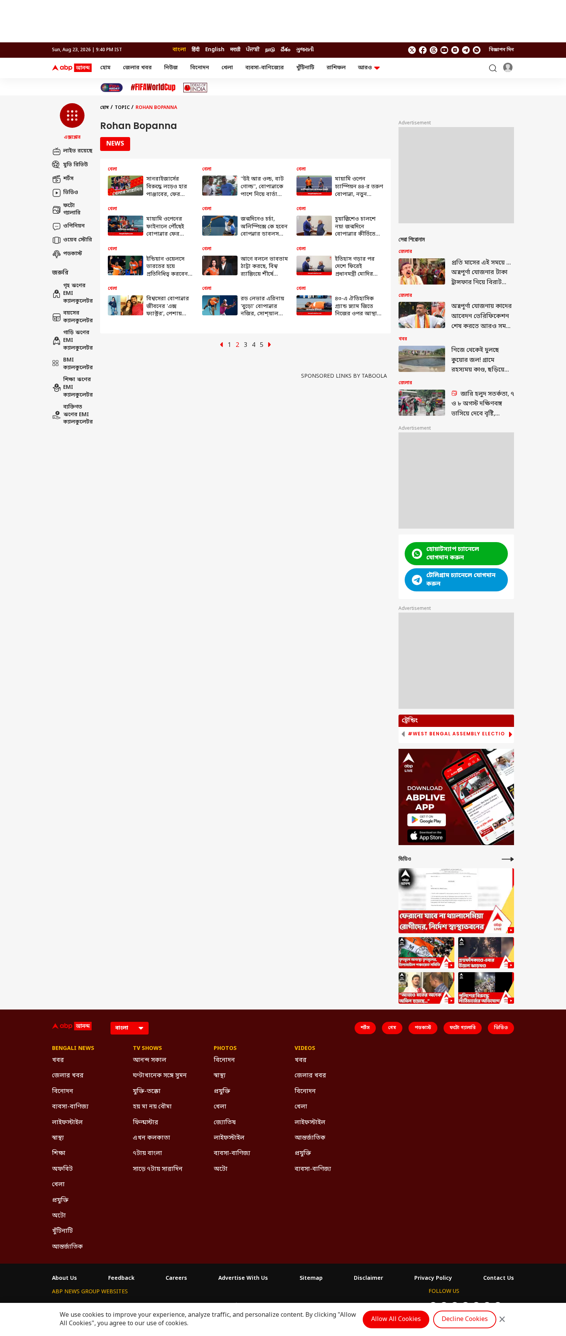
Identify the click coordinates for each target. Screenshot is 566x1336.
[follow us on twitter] (412, 50)
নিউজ (171, 68)
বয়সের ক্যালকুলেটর (77, 317)
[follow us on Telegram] (466, 50)
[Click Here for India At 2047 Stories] (111, 87)
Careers (176, 1278)
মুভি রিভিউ (75, 165)
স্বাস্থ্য (58, 1138)
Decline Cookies (465, 1319)
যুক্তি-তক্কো (147, 1091)
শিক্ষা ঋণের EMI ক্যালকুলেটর (77, 388)
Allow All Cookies (396, 1319)
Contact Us (498, 1278)
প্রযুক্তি (60, 1200)
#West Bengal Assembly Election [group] (458, 734)
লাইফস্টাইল (67, 1122)
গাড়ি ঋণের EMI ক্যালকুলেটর (77, 341)
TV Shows (147, 1048)
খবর (58, 1060)
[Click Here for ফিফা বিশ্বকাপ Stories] (153, 88)
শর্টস (68, 178)
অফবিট (62, 1169)
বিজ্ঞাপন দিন (501, 50)
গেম (392, 1028)
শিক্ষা (58, 1153)
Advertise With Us (243, 1278)
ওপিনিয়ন (74, 226)
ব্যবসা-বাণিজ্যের (264, 68)
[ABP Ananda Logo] (72, 68)
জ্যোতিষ (225, 1122)
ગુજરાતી (305, 50)
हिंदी (195, 50)
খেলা (227, 68)
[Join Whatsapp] (476, 50)
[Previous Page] (221, 345)
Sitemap (311, 1278)
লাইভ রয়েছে (77, 151)
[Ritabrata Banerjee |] (426, 988)
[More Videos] (508, 859)
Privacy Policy (433, 1278)
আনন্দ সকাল (149, 1060)
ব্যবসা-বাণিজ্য (70, 1107)
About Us (64, 1278)
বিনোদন (199, 68)
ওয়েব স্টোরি (77, 240)
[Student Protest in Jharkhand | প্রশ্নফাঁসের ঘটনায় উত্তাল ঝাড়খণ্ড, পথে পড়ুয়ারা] (486, 953)
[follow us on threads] (433, 50)
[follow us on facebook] (422, 50)
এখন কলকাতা (151, 1138)
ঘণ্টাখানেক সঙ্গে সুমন (160, 1075)
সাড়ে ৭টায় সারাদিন (158, 1169)
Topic (122, 108)
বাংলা (179, 50)
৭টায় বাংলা (147, 1153)
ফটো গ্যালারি (71, 209)
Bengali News (73, 1048)
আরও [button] (365, 68)
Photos (225, 1048)
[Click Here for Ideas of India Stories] (195, 87)
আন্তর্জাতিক (67, 1247)
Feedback (121, 1278)
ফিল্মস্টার (145, 1122)
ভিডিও (70, 192)
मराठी (235, 50)
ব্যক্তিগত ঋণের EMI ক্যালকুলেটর (77, 415)
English (214, 50)
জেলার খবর (137, 68)
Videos (305, 1048)
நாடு (270, 50)
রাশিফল (336, 68)
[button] (72, 122)
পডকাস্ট (72, 254)
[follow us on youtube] (444, 50)
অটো (59, 1216)
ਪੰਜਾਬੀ (253, 50)
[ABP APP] (426, 820)
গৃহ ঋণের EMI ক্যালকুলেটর (77, 294)
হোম (105, 68)
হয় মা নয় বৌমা (152, 1107)
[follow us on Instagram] (455, 50)
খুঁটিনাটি (305, 68)
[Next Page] (269, 345)
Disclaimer (368, 1278)
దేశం (285, 50)
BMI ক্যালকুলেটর (77, 364)
